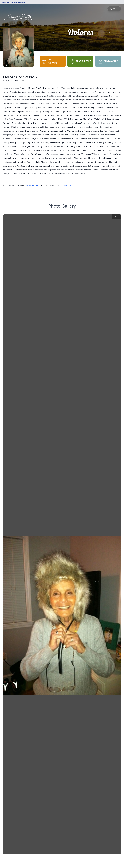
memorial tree (32, 185)
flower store (68, 185)
